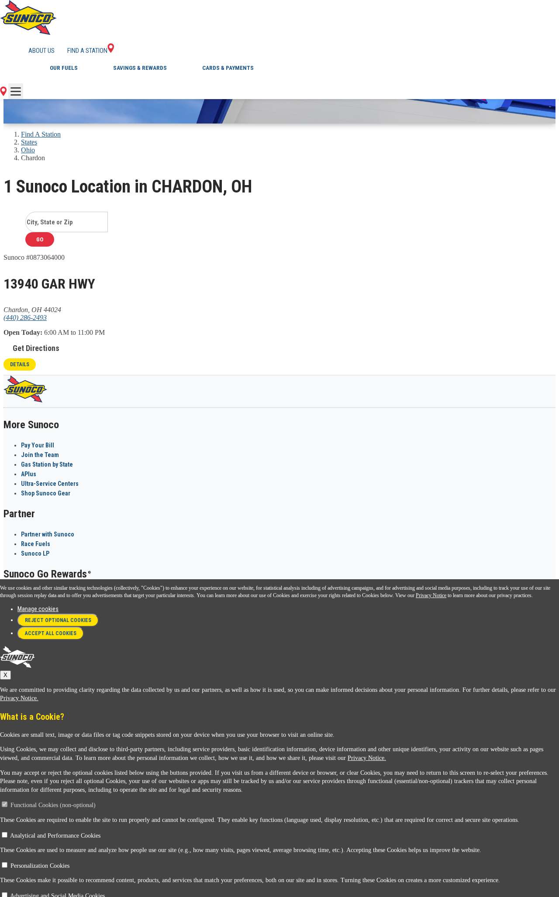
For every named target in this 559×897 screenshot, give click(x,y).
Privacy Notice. (19, 698)
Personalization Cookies (39, 866)
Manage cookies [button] (38, 608)
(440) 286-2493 (25, 317)
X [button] (5, 675)
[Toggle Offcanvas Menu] (15, 91)
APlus (28, 474)
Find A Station (41, 134)
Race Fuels (35, 543)
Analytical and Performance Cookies (55, 835)
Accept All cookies (50, 633)
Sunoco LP (35, 553)
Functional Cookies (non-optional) (53, 805)
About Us (41, 51)
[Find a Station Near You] (3, 93)
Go (39, 239)
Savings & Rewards (140, 68)
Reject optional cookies (58, 620)
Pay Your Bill (37, 445)
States (29, 142)
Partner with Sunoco (47, 534)
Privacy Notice (431, 595)
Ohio (28, 150)
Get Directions (36, 348)
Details (19, 364)
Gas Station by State (47, 464)
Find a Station (87, 51)
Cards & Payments (228, 68)
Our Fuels (64, 68)
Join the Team (40, 454)
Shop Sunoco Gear (45, 493)
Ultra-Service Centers (50, 483)
